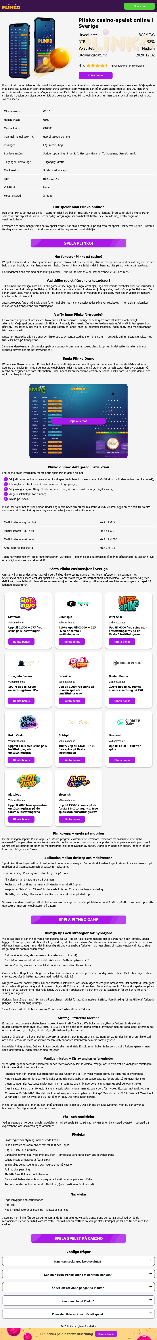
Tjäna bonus (95, 75)
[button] (151, 1322)
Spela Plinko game (78, 919)
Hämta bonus (21, 641)
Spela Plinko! (78, 243)
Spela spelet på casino (78, 1238)
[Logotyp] (11, 6)
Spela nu (139, 6)
